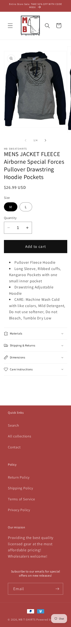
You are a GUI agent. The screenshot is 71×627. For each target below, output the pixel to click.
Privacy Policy (19, 509)
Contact (14, 447)
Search (13, 425)
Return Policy (19, 477)
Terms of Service (21, 499)
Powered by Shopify (49, 619)
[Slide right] (45, 140)
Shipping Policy (20, 488)
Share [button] (14, 384)
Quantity (10, 218)
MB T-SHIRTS (27, 619)
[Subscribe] (57, 589)
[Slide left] (25, 140)
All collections (19, 436)
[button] (10, 25)
